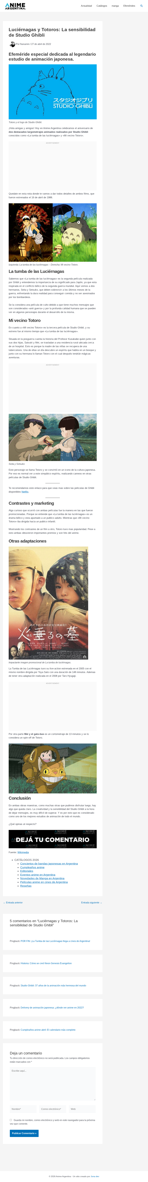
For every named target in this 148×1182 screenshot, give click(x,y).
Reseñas (26, 885)
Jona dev (95, 1176)
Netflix (25, 491)
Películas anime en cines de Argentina (44, 882)
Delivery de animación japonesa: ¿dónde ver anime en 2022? (52, 1007)
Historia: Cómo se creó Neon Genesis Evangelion (46, 963)
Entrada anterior (13, 903)
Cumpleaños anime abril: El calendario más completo (48, 1030)
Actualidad (86, 6)
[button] (141, 6)
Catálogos (102, 6)
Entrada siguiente (91, 903)
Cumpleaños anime (32, 867)
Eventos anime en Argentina (37, 874)
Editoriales (26, 871)
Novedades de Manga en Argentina (42, 878)
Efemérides (129, 6)
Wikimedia (23, 852)
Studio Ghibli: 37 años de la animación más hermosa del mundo (53, 985)
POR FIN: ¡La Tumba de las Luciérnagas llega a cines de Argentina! (55, 941)
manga (115, 6)
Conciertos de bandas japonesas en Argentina (49, 863)
